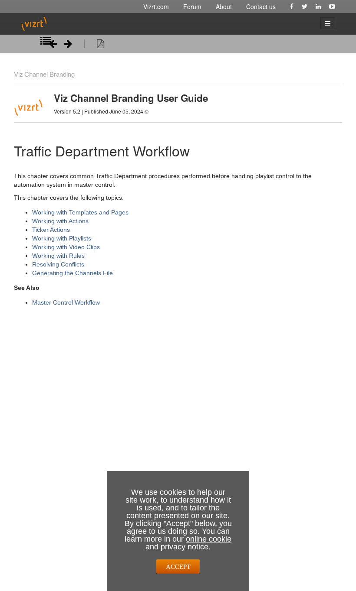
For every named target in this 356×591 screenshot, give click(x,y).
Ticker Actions (51, 229)
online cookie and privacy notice (188, 543)
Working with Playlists (61, 238)
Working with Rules (58, 255)
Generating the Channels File (72, 273)
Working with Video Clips (66, 247)
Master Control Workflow (66, 302)
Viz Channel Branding (44, 73)
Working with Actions (60, 221)
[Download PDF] (100, 45)
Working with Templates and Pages (80, 212)
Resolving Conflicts (58, 264)
